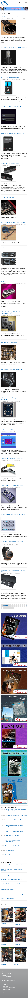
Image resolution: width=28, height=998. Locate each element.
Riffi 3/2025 (17, 944)
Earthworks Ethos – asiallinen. (12, 835)
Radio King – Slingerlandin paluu (9, 342)
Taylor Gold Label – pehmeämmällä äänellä (12, 17)
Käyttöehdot (5, 986)
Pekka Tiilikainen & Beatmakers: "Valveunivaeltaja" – (12, 841)
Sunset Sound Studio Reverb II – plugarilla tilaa (16, 815)
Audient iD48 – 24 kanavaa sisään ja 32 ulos (12, 163)
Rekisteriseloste (6, 989)
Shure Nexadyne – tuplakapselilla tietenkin (11, 369)
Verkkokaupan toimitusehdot (9, 987)
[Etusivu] (4, 3)
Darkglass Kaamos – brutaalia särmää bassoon (13, 514)
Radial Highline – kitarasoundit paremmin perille (13, 133)
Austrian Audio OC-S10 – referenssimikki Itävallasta (14, 47)
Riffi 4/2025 (4, 944)
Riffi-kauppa (5, 992)
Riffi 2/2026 (4, 923)
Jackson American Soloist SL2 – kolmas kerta (12, 458)
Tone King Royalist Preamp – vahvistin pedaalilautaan (13, 864)
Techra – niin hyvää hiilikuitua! (12, 845)
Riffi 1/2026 (17, 924)
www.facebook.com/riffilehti (9, 981)
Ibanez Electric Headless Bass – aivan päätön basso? (14, 222)
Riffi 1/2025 (17, 964)
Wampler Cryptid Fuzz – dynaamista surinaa (12, 485)
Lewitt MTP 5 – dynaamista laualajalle (14, 831)
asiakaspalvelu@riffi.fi (10, 980)
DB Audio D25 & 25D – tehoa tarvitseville (11, 106)
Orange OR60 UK (10, 850)
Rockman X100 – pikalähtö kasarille (10, 77)
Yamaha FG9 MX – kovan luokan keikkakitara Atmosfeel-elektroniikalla (16, 810)
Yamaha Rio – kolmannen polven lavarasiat (11, 248)
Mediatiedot (5, 984)
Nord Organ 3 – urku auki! (7, 197)
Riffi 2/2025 (4, 964)
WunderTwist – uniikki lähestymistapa (10, 429)
